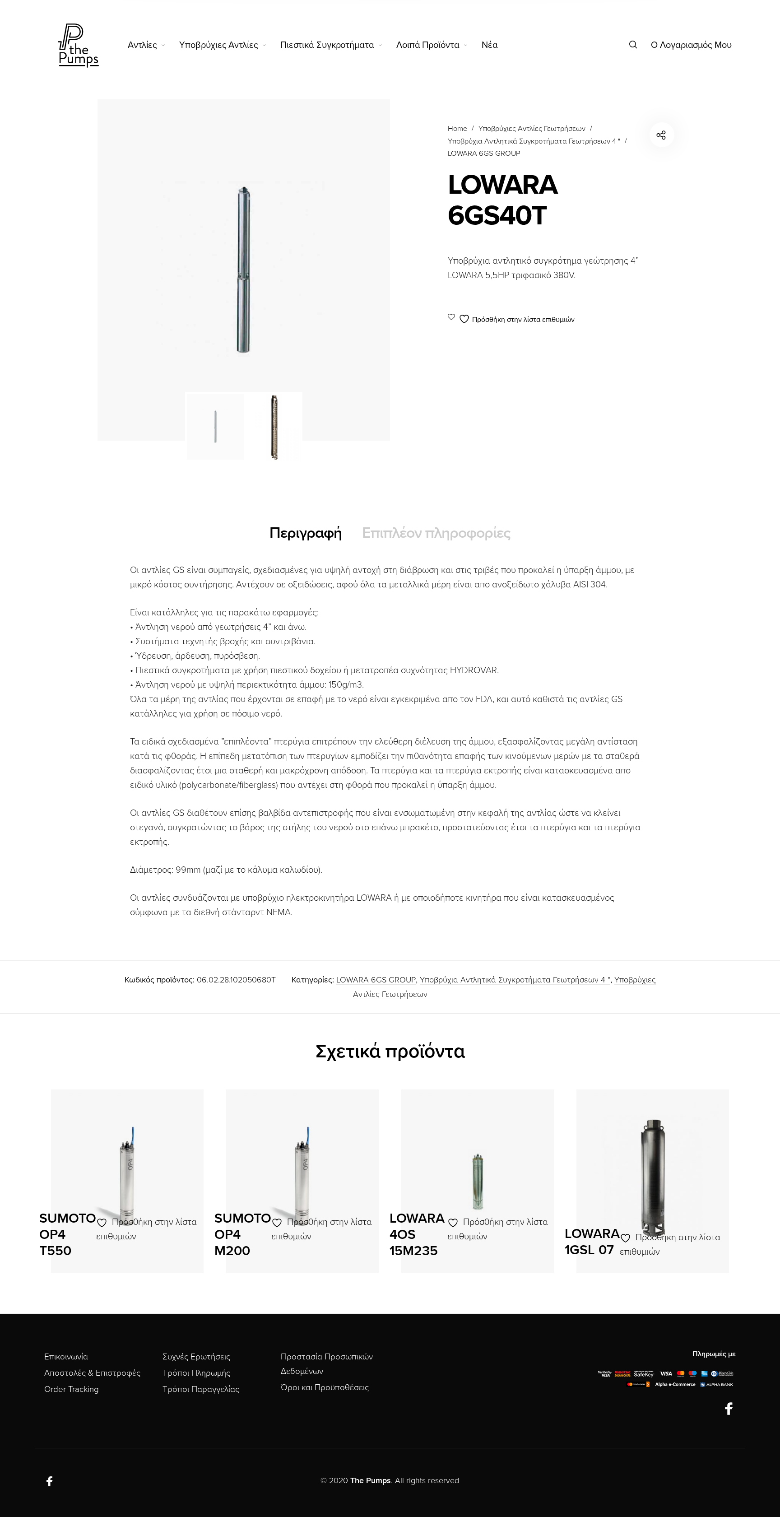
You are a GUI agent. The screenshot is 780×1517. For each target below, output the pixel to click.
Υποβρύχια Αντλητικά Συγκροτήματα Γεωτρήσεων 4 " (534, 141)
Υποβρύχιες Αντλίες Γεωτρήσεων (531, 128)
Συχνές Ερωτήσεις (196, 1357)
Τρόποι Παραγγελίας (200, 1389)
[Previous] (132, 270)
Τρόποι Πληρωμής (196, 1373)
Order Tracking (71, 1389)
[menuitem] (154, 45)
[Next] (356, 270)
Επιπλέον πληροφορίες (436, 533)
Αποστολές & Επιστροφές (92, 1373)
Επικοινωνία (66, 1357)
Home (457, 128)
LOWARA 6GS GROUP (484, 153)
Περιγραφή (305, 533)
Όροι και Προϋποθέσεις (325, 1387)
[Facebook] (729, 1409)
